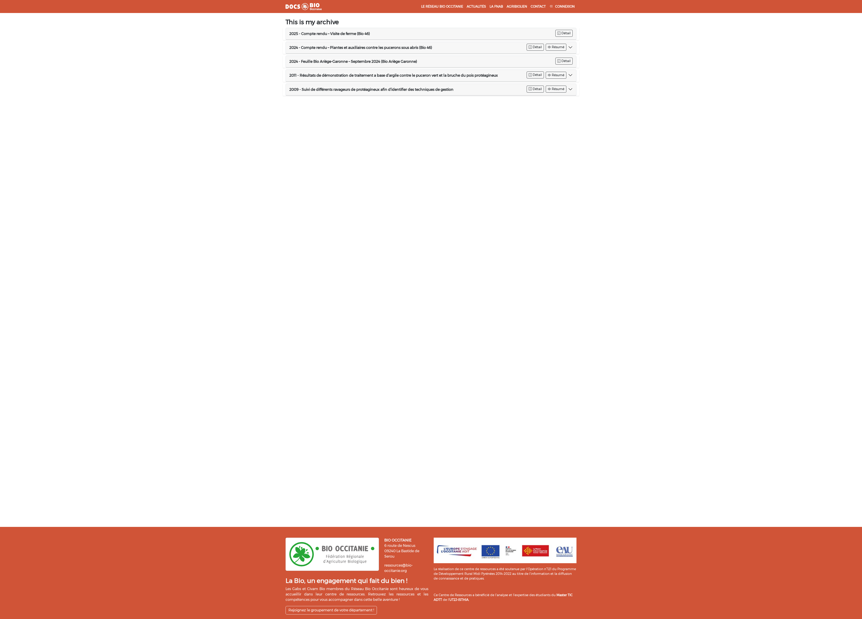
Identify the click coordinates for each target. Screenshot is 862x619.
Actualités (476, 6)
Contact (538, 6)
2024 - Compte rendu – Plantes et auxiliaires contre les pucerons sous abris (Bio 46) (360, 47)
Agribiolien (517, 6)
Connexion (564, 6)
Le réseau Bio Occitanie (442, 6)
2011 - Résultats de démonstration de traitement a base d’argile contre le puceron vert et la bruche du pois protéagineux (393, 75)
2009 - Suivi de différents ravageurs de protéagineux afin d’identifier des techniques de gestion (371, 89)
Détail (566, 33)
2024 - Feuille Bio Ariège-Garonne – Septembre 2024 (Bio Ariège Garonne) (353, 61)
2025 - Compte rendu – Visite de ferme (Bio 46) (329, 34)
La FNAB (496, 6)
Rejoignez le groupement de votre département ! (331, 610)
